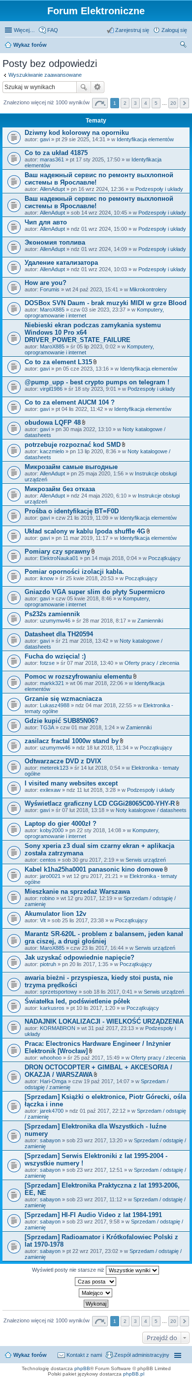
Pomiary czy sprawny (57, 551)
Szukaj (83, 87)
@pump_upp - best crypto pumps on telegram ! (97, 382)
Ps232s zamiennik (52, 614)
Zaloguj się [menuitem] (174, 30)
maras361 (52, 159)
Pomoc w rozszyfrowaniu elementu (78, 676)
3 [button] (135, 103)
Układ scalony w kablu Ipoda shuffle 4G (85, 531)
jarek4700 (52, 1111)
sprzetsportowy (58, 992)
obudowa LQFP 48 (53, 422)
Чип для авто (46, 222)
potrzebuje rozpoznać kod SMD (73, 444)
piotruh (48, 964)
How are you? (45, 282)
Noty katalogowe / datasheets (151, 810)
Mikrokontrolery (148, 289)
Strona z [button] (100, 103)
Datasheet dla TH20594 (59, 634)
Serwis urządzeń (146, 860)
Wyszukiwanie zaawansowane (45, 75)
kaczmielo (52, 451)
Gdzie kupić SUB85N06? (61, 720)
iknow (47, 578)
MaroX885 (52, 310)
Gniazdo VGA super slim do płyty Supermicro (95, 591)
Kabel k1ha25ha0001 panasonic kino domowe (94, 869)
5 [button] (156, 103)
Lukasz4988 (54, 705)
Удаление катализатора (61, 262)
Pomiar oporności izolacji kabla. (74, 571)
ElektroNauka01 (59, 558)
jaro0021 (50, 876)
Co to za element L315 (58, 362)
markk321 (52, 683)
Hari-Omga (53, 1081)
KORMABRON (57, 1028)
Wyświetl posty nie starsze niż (69, 1270)
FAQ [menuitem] (52, 30)
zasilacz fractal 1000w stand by (72, 741)
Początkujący (164, 558)
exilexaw (50, 790)
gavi (45, 139)
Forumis (50, 289)
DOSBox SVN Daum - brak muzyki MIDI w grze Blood (106, 303)
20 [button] (173, 103)
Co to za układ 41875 (56, 153)
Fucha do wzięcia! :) (55, 656)
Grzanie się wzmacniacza (63, 698)
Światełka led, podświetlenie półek (77, 1001)
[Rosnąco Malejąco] (96, 1292)
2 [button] (125, 103)
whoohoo (51, 1058)
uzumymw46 (55, 621)
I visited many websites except (71, 783)
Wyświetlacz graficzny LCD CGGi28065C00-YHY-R (100, 803)
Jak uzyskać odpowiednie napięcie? (79, 957)
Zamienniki (150, 621)
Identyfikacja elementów (145, 139)
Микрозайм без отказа (60, 489)
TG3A (47, 727)
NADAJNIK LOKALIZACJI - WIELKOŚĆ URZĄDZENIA (104, 1021)
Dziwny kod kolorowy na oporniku (77, 132)
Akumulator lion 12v (55, 913)
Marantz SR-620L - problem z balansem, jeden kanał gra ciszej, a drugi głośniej (104, 937)
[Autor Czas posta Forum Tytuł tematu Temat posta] (96, 1281)
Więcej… (24, 30)
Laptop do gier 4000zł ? (60, 823)
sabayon (50, 1140)
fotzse (47, 663)
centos (48, 860)
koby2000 (52, 830)
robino (47, 898)
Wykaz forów (30, 45)
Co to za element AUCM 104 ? (70, 402)
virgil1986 (51, 389)
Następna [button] (184, 103)
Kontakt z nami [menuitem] (84, 1355)
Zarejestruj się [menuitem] (132, 30)
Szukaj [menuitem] (183, 46)
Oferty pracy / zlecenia (152, 663)
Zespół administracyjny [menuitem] (141, 1355)
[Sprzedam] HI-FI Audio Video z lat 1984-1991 (93, 1215)
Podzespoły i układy (159, 189)
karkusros (52, 1008)
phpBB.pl (133, 1374)
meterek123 (54, 768)
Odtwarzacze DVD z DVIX (63, 761)
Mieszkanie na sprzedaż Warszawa (77, 891)
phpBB (82, 1368)
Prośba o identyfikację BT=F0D (72, 511)
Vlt (43, 920)
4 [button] (145, 103)
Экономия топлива (55, 242)
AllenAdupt (52, 189)
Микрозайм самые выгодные (71, 466)
